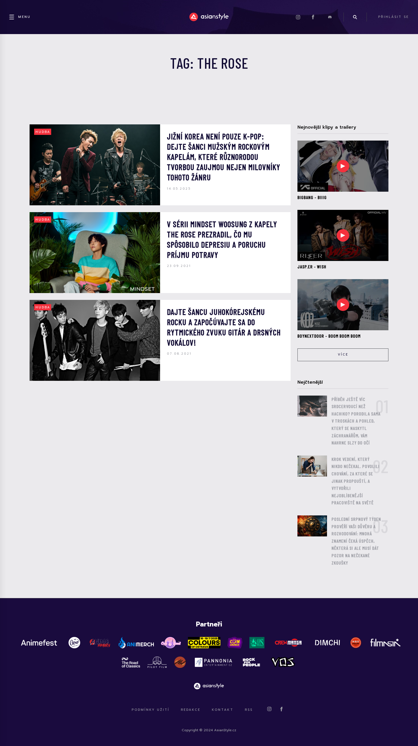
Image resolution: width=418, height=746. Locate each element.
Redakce (190, 709)
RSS (249, 709)
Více (343, 354)
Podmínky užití (150, 709)
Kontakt (222, 709)
